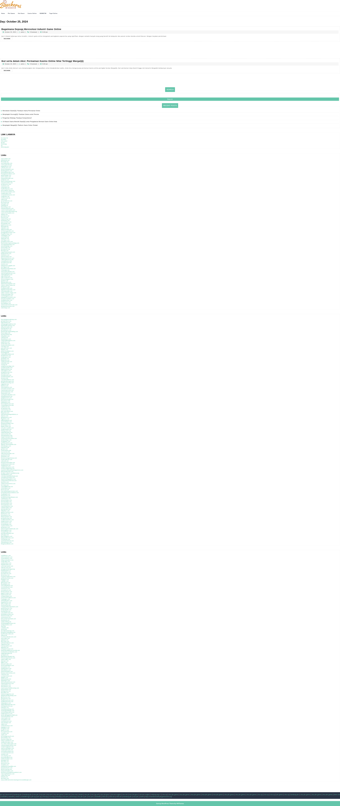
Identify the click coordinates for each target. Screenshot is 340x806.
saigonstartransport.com (8, 252)
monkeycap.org (5, 198)
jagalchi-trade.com (6, 593)
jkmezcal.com (5, 489)
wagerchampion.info (7, 437)
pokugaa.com (5, 535)
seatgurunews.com (6, 624)
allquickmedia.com (6, 229)
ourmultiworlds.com (6, 163)
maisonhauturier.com (7, 716)
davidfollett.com (5, 584)
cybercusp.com (5, 775)
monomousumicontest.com (9, 438)
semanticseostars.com (7, 388)
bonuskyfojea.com (6, 501)
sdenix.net (4, 199)
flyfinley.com (4, 349)
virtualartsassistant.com (8, 477)
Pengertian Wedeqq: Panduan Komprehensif (17, 118)
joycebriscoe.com (6, 573)
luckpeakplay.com (6, 524)
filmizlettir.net (4, 161)
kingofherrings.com (6, 234)
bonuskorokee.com (6, 503)
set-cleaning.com (6, 755)
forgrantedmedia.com (7, 178)
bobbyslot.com (5, 360)
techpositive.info (5, 408)
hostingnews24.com (7, 706)
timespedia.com (5, 223)
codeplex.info (5, 628)
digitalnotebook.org (6, 369)
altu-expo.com (5, 641)
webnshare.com (5, 393)
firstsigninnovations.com (8, 173)
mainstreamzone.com (7, 390)
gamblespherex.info (6, 443)
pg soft (97, 794)
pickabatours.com (6, 330)
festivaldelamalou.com (7, 172)
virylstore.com (5, 186)
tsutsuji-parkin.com (6, 646)
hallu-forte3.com (5, 276)
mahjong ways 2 (156, 794)
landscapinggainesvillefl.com (9, 715)
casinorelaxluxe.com (7, 506)
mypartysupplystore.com (8, 576)
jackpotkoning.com (6, 518)
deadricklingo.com (6, 440)
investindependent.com (7, 712)
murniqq (52, 796)
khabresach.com (6, 301)
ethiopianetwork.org (6, 396)
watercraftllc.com (6, 659)
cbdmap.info (4, 337)
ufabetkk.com (5, 228)
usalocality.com (5, 561)
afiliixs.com (4, 662)
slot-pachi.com (5, 373)
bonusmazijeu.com (6, 500)
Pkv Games (11, 13)
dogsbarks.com (5, 680)
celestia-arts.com (6, 167)
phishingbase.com (6, 530)
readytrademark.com (7, 749)
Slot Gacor (21, 13)
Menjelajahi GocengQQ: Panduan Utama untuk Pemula (21, 114)
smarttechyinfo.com (6, 367)
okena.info (4, 629)
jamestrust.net (5, 216)
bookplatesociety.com (7, 614)
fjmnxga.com (4, 250)
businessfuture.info (6, 334)
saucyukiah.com (6, 158)
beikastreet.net (5, 160)
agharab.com (5, 647)
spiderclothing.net (6, 621)
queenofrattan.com (6, 422)
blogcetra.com (5, 413)
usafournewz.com (6, 563)
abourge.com (5, 661)
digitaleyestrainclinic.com (8, 289)
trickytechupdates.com (7, 298)
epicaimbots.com (6, 685)
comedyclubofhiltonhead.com (9, 476)
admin (23, 32)
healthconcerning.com (7, 382)
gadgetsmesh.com (6, 397)
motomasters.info (6, 450)
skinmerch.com (5, 588)
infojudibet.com (5, 336)
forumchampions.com (7, 169)
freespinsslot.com (6, 375)
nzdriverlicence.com (7, 725)
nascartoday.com (6, 722)
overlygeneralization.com (8, 394)
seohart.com (4, 754)
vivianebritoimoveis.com (8, 195)
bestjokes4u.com (6, 355)
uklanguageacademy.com (8, 324)
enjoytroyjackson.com (7, 683)
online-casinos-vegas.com (8, 292)
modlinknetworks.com (7, 519)
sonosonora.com (6, 617)
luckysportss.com (6, 522)
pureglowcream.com (7, 241)
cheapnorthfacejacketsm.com (9, 606)
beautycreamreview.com (8, 673)
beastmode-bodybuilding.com (9, 331)
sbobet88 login (25, 796)
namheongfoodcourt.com (8, 273)
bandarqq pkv (17, 794)
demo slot (337, 794)
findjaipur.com (5, 579)
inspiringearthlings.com (7, 710)
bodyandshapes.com (7, 771)
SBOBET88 (43, 13)
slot (92, 794)
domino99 (9, 794)
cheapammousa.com (7, 649)
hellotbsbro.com (5, 402)
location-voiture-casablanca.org (10, 473)
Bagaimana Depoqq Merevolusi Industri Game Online (31, 29)
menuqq (45, 796)
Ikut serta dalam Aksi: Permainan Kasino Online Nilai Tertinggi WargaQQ (42, 61)
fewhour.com (4, 385)
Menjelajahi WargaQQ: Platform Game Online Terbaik (20, 125)
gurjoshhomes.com (6, 608)
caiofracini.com (5, 407)
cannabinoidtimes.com (7, 379)
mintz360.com (5, 363)
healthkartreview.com (7, 701)
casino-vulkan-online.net (8, 285)
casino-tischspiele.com (7, 213)
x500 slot (67, 794)
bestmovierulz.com (6, 591)
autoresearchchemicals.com (9, 304)
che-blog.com (5, 346)
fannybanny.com (6, 515)
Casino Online (32, 13)
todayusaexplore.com (7, 560)
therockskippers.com (7, 279)
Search (170, 90)
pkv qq (2, 794)
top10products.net (6, 328)
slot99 (142, 796)
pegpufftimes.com (6, 166)
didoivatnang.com (6, 679)
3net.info (3, 626)
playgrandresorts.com (7, 538)
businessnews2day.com (8, 462)
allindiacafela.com (6, 282)
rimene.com (4, 264)
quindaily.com (5, 760)
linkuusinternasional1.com (8, 618)
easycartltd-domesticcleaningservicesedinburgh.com (16, 780)
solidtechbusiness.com (7, 467)
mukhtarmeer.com (6, 721)
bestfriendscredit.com (7, 634)
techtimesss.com (6, 184)
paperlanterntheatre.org (7, 656)
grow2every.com (6, 698)
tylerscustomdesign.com (8, 181)
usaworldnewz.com (6, 558)
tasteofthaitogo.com (6, 246)
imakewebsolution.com (7, 345)
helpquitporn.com (6, 703)
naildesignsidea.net (6, 653)
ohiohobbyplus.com (6, 600)
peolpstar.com (5, 180)
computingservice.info (7, 405)
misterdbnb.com (5, 488)
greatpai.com (4, 655)
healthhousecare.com (7, 700)
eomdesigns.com (6, 446)
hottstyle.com (5, 707)
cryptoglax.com (5, 599)
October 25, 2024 (10, 32)
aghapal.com (4, 640)
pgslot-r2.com (5, 730)
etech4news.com (6, 686)
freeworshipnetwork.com (8, 658)
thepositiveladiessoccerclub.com (10, 650)
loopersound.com (6, 594)
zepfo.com (4, 734)
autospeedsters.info (6, 435)
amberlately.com (6, 572)
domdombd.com (5, 509)
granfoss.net (4, 280)
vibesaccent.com (6, 567)
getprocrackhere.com (7, 512)
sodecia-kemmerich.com (8, 483)
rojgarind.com (5, 384)
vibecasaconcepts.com (7, 453)
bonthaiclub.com (5, 611)
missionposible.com (6, 291)
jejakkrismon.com (6, 225)
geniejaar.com (5, 358)
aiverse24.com (5, 763)
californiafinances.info (7, 259)
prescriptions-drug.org (7, 190)
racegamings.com (6, 531)
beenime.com (5, 482)
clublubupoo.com (6, 498)
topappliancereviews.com (8, 297)
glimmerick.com (5, 582)
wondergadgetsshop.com (8, 623)
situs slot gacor (104, 794)
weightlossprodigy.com (7, 366)
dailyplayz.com (5, 510)
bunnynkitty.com (5, 247)
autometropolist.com (7, 671)
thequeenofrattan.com (7, 423)
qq (1, 145)
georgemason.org (6, 321)
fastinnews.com (5, 513)
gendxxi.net (4, 449)
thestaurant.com (5, 495)
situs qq (164, 794)
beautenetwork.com (6, 768)
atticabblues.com (6, 670)
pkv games (279, 794)
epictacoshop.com (6, 256)
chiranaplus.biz (5, 270)
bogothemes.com (6, 602)
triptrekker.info (5, 447)
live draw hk (4, 138)
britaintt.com (4, 777)
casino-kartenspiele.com (8, 210)
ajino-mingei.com (6, 603)
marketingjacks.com (7, 295)
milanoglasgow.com (6, 274)
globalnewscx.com (6, 417)
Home (3, 13)
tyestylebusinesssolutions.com (10, 492)
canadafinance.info (6, 261)
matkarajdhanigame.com (8, 340)
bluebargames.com (6, 170)
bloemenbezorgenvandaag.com (10, 243)
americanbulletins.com (7, 665)
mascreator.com (5, 718)
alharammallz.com (6, 664)
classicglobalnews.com (7, 774)
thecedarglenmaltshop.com (9, 319)
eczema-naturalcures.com (8, 637)
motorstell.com (5, 187)
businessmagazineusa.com (9, 458)
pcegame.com (5, 728)
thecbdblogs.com (6, 303)
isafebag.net (4, 205)
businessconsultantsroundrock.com (11, 772)
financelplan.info (5, 333)
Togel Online (53, 13)
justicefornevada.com (7, 399)
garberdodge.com (6, 175)
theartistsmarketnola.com (8, 268)
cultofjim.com (5, 581)
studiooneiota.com (6, 429)
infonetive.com (5, 255)
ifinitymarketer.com (6, 516)
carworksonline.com (7, 183)
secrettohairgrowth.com (8, 244)
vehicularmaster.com (7, 566)
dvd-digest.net (5, 267)
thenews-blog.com (6, 739)
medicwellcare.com (6, 459)
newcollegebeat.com (7, 585)
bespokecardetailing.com (8, 632)
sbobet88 (4, 796)
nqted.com (4, 724)
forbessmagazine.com (7, 694)
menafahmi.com (5, 719)
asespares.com (5, 667)
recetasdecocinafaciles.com (9, 652)
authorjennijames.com (7, 643)
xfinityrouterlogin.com (7, 294)
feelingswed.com (6, 691)
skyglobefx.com (5, 441)
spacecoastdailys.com (7, 748)
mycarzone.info (5, 452)
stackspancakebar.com (8, 271)
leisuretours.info (5, 400)
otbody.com (4, 214)
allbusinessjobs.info (6, 327)
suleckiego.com (5, 307)
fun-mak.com (5, 485)
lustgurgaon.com (6, 357)
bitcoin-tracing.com (6, 769)
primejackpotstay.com (7, 533)
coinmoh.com (5, 674)
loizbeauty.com (5, 220)
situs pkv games (58, 794)
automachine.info (6, 434)
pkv (85, 796)
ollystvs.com (4, 416)
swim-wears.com (6, 176)
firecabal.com (5, 692)
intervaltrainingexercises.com (9, 491)
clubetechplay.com (6, 507)
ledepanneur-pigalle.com (8, 265)
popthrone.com (5, 342)
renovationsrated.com (7, 751)
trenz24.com (4, 217)
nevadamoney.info (6, 262)
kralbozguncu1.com (6, 713)
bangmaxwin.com (6, 253)
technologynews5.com (7, 736)
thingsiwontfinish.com (7, 544)
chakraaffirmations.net (7, 354)
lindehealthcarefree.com (8, 325)
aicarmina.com (5, 575)
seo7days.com (5, 240)
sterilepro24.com (6, 465)
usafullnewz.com (6, 555)
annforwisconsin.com (7, 578)
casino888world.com (7, 486)
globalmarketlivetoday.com (8, 695)
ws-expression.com (6, 731)
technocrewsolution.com (8, 192)
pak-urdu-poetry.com (7, 411)
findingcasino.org (6, 431)
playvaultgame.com (6, 536)
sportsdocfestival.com (7, 541)
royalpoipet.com (5, 494)
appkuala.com (5, 238)
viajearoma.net (5, 644)
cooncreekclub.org (6, 164)
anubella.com (5, 765)
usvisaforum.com (6, 590)
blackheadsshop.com (7, 471)
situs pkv (36, 794)
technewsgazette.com (7, 231)
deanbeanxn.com (6, 339)
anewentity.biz (5, 237)
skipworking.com (6, 219)
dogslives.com (5, 419)
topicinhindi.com (5, 322)
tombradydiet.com (6, 609)
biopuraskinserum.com (7, 258)
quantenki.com (5, 456)
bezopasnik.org (5, 249)
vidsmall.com (5, 461)
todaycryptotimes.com (7, 740)
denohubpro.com (6, 425)
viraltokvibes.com (6, 193)
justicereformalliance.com (8, 597)
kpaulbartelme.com (6, 474)
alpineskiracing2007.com (8, 283)
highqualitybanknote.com (8, 704)
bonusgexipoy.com (6, 504)
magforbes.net (5, 196)
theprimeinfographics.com (8, 479)
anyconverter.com (6, 222)
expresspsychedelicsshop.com (10, 688)
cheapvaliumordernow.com (9, 480)
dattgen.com (4, 677)
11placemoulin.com (6, 361)
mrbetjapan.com (5, 235)
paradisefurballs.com (7, 376)
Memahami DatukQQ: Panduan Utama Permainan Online (21, 110)
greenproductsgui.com (7, 381)
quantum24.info (5, 455)
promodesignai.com (6, 757)
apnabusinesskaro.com (8, 306)
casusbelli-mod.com (7, 612)
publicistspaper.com (6, 759)
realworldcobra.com (6, 432)
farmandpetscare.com (7, 404)
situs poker (4, 141)
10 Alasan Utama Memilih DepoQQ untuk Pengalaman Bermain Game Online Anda (30, 121)
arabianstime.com (6, 668)
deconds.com (5, 778)
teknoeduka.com (6, 737)
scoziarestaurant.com (7, 752)
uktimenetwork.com (6, 557)
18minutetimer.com (6, 387)
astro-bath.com (5, 638)
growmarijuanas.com (7, 391)
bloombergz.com (6, 207)
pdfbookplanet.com (6, 420)
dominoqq (4, 144)
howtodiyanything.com (7, 709)
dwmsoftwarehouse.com (8, 682)
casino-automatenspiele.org (9, 211)
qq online (3, 139)
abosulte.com (5, 762)
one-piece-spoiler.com (7, 428)
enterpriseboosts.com (7, 208)
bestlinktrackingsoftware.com (9, 497)
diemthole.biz (5, 226)
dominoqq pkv (5, 147)
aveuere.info (4, 378)
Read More (8, 39)
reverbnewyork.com (7, 587)
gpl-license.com (5, 697)
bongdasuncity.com (6, 372)
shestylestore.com (6, 542)
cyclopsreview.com (6, 676)
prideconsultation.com (7, 351)
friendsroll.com (5, 620)
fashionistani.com (6, 689)
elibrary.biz (4, 635)
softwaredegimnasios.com (8, 745)
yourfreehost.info (6, 605)
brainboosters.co (6, 570)
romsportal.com (5, 539)
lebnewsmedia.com (6, 615)
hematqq (58, 796)
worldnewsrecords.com (8, 464)
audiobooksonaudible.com (8, 766)
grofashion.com (5, 527)
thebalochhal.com (6, 564)
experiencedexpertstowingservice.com (12, 470)
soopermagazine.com (7, 746)
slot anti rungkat (116, 794)
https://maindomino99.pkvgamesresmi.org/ (158, 796)
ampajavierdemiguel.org (8, 569)
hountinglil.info (5, 352)
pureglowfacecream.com (8, 232)
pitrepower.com (5, 286)
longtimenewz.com (6, 521)
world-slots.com (5, 343)
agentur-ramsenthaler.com (8, 444)
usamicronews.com (6, 525)
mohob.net (4, 364)
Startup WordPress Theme (165, 803)
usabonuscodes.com (7, 742)
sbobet (81, 794)
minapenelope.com (6, 596)
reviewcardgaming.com (8, 468)
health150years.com (7, 189)
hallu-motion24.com (6, 277)
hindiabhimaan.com (6, 300)
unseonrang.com (6, 410)
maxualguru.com (6, 370)
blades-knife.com (6, 426)
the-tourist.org (5, 202)
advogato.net (4, 204)
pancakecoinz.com (6, 348)
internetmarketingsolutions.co (9, 414)
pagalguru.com (5, 727)
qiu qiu (3, 142)
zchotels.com (5, 733)
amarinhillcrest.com (6, 201)
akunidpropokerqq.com (7, 631)
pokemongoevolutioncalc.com (9, 528)
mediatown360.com (6, 288)
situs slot (74, 794)
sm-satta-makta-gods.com (8, 743)
